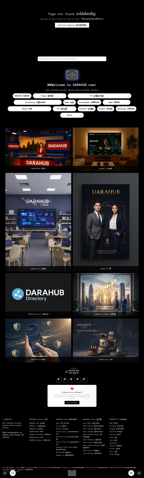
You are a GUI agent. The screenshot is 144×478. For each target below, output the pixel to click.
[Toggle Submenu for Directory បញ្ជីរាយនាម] (59, 102)
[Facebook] (65, 380)
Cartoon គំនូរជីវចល (116, 446)
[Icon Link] (72, 75)
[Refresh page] (139, 473)
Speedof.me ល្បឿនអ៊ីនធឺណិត (65, 455)
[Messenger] (72, 380)
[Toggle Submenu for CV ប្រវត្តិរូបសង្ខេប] (129, 96)
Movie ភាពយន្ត (114, 454)
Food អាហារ (113, 440)
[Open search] (13, 473)
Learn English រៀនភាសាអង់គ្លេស (93, 426)
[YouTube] (59, 380)
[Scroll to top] (5, 473)
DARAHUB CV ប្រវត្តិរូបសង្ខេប (37, 426)
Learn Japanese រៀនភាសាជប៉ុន (93, 431)
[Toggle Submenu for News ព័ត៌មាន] (128, 102)
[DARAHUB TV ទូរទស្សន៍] (106, 149)
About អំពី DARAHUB (62, 423)
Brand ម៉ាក (113, 443)
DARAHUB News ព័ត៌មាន (36, 431)
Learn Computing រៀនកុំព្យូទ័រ (92, 439)
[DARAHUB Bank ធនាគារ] (38, 340)
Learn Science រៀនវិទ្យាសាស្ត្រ (92, 442)
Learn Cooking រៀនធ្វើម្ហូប (91, 450)
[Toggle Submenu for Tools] (81, 115)
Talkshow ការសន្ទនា (116, 431)
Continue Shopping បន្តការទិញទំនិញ (72, 25)
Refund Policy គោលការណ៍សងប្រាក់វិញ (73, 467)
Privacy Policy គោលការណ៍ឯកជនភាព (50, 467)
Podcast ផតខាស (115, 434)
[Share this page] (131, 473)
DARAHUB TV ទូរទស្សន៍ (36, 429)
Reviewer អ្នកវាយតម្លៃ (116, 426)
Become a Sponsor (72, 402)
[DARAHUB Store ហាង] (106, 340)
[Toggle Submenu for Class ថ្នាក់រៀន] (64, 96)
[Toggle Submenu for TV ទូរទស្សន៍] (74, 108)
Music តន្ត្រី (113, 451)
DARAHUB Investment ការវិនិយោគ (40, 434)
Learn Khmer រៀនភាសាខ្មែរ (91, 423)
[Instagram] (78, 380)
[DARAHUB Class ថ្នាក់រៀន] (38, 222)
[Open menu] (72, 473)
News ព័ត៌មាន (114, 423)
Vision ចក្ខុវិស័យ (61, 426)
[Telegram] (84, 380)
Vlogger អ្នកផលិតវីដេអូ (117, 429)
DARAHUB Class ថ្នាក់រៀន (37, 423)
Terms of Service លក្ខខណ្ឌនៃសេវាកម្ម (96, 467)
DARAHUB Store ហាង (36, 437)
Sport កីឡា (113, 437)
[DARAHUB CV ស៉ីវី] (106, 222)
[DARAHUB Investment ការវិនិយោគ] (106, 295)
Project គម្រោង (115, 448)
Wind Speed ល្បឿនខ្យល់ (63, 452)
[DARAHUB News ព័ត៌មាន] (38, 149)
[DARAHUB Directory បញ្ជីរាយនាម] (38, 295)
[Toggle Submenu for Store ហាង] (49, 108)
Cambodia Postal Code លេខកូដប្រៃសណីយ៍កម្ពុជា (123, 467)
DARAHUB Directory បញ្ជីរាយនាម (39, 440)
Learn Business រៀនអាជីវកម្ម (92, 453)
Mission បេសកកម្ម (62, 429)
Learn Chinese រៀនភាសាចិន (92, 429)
